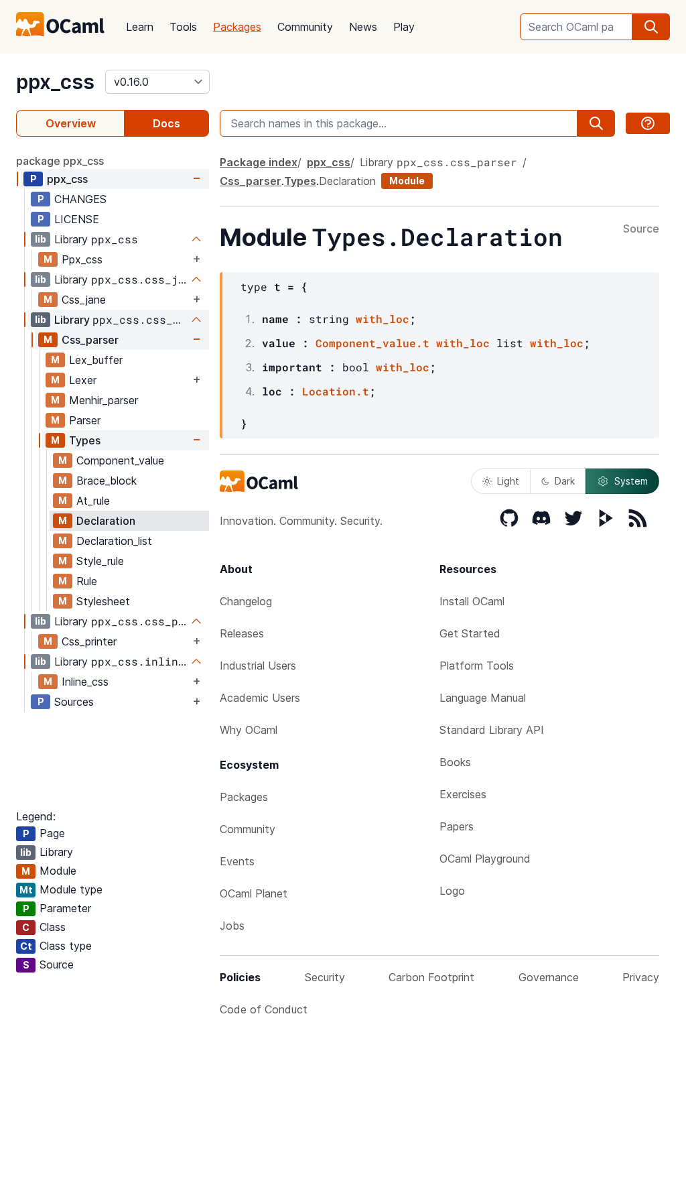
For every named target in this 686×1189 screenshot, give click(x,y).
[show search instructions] (648, 123)
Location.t (335, 391)
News (363, 27)
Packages (237, 27)
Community (305, 27)
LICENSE (76, 219)
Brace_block (106, 480)
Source (641, 229)
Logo (452, 890)
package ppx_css (60, 161)
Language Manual (482, 697)
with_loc (382, 319)
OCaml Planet (253, 893)
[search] (651, 26)
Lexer (82, 380)
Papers (456, 826)
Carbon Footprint (431, 977)
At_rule (93, 500)
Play (404, 27)
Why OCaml (248, 730)
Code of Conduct (263, 1009)
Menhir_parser (103, 400)
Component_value (120, 460)
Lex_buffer (96, 360)
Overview (71, 123)
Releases (242, 633)
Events (237, 861)
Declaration (105, 520)
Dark (565, 481)
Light (508, 481)
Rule (86, 581)
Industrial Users (258, 665)
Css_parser (90, 340)
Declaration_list (114, 541)
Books (455, 762)
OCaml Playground (485, 858)
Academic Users (260, 697)
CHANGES (80, 199)
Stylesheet (103, 601)
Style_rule (100, 561)
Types (84, 440)
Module (407, 180)
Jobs (232, 925)
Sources (74, 701)
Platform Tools (476, 665)
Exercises (462, 794)
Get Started (469, 633)
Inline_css (85, 681)
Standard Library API (491, 730)
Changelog (246, 601)
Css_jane (84, 299)
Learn (139, 27)
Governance (549, 977)
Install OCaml (471, 601)
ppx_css (55, 82)
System (631, 481)
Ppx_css (82, 259)
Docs (166, 123)
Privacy (640, 977)
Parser (84, 420)
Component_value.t (372, 343)
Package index (258, 162)
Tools (183, 27)
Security (325, 977)
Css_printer (89, 641)
